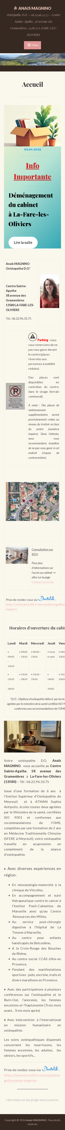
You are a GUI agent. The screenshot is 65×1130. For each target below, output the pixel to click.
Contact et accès (43, 582)
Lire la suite (23, 242)
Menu (35, 44)
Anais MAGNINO (34, 8)
